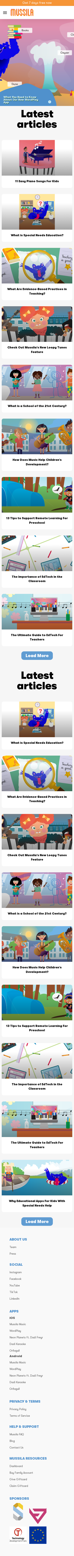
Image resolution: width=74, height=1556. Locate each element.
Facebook (15, 1279)
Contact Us (16, 1447)
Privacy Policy (17, 1409)
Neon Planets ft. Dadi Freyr (26, 1337)
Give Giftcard (18, 1479)
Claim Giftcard (18, 1486)
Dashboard (16, 1466)
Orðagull (14, 1350)
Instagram (15, 1272)
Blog (12, 1441)
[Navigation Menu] (5, 12)
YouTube (14, 1285)
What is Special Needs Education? (37, 235)
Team (12, 1247)
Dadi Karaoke (17, 1344)
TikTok (13, 1292)
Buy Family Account (21, 1472)
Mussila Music (17, 1324)
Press (12, 1253)
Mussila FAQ (16, 1434)
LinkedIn (14, 1298)
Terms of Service (19, 1415)
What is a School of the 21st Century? (37, 406)
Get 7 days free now (37, 3)
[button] (37, 655)
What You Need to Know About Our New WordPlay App (20, 100)
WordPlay (15, 1330)
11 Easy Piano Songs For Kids (37, 181)
